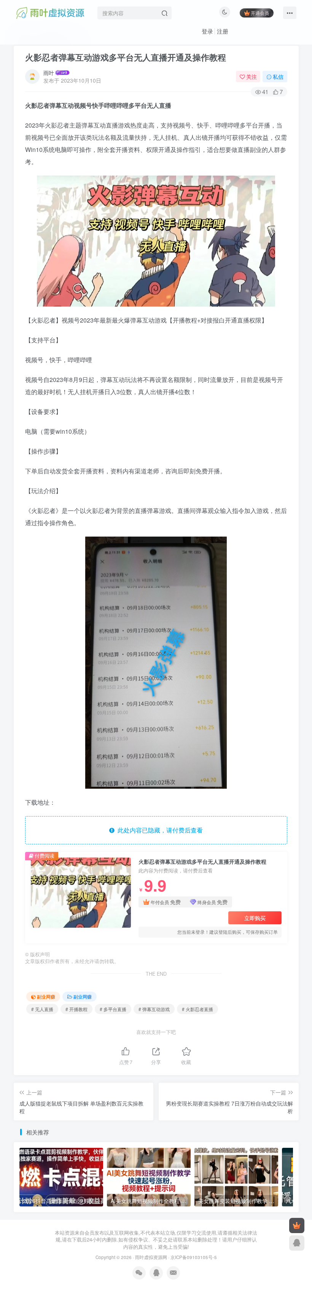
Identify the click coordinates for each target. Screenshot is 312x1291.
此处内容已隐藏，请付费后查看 (159, 830)
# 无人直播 (42, 1009)
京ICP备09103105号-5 (193, 1257)
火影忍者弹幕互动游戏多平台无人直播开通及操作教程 (125, 57)
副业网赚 (46, 996)
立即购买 (255, 918)
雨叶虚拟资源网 (151, 1257)
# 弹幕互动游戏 (154, 1009)
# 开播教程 (76, 1009)
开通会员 (260, 13)
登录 (207, 31)
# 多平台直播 (113, 1009)
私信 (278, 76)
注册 (222, 31)
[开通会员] (296, 1225)
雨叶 (48, 73)
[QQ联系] (296, 1243)
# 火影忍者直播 (197, 1009)
